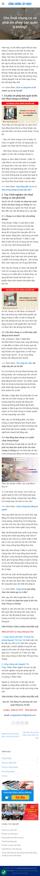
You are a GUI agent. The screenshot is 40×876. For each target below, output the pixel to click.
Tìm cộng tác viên (24, 363)
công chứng (19, 871)
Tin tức (20, 15)
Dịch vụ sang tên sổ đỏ (26, 87)
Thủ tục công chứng (10, 767)
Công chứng (21, 589)
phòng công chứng (30, 871)
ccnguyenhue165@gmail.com (23, 715)
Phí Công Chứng (8, 771)
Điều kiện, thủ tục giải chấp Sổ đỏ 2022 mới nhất (30, 735)
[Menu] (3, 4)
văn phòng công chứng (20, 873)
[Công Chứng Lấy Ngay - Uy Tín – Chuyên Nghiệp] (20, 3)
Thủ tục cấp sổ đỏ (9, 763)
